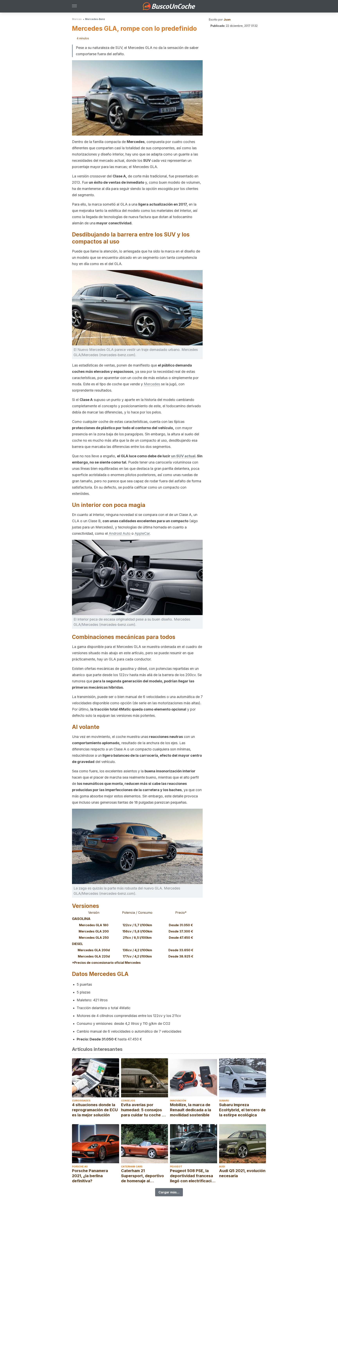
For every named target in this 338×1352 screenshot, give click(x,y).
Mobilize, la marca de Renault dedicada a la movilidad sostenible (190, 1109)
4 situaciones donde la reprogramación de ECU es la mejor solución (95, 1109)
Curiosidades (81, 1100)
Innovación (178, 1100)
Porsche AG (80, 1166)
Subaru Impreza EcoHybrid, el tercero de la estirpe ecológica (242, 1109)
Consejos (128, 1100)
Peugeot (176, 1166)
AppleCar (142, 533)
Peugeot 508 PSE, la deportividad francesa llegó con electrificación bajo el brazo (193, 1175)
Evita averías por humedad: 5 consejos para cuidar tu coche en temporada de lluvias (143, 1110)
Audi (222, 1166)
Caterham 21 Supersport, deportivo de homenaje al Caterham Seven (142, 1175)
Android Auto (119, 533)
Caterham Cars (131, 1166)
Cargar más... (169, 1192)
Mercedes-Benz (95, 19)
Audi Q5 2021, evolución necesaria (242, 1173)
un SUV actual (183, 456)
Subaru (224, 1100)
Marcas (77, 19)
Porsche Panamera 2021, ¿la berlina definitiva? (90, 1175)
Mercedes (152, 384)
